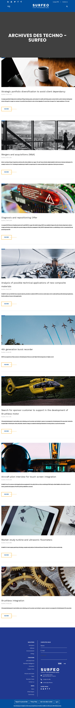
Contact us (65, 2)
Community (31, 694)
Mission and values (29, 673)
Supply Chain (31, 669)
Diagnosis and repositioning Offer (19, 217)
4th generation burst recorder (17, 349)
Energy (32, 653)
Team (32, 676)
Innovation (31, 666)
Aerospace (31, 645)
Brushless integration (12, 600)
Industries (31, 642)
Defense (32, 648)
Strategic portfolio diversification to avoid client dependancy (33, 91)
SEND (59, 663)
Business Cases (30, 679)
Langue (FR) (56, 2)
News (32, 689)
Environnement (30, 651)
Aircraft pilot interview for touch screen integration (28, 476)
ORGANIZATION (30, 660)
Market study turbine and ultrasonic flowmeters (26, 540)
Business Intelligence (28, 663)
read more (6, 109)
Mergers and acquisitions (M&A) (18, 154)
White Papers (30, 691)
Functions (31, 657)
